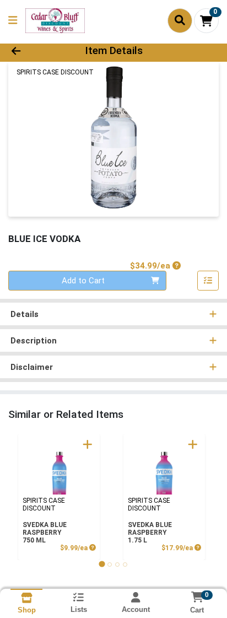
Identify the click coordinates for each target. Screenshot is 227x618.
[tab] (102, 564)
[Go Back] (34, 51)
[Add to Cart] (87, 444)
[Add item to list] (208, 281)
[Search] (180, 20)
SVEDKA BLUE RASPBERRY (45, 532)
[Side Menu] (12, 20)
